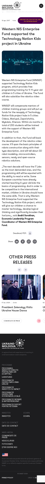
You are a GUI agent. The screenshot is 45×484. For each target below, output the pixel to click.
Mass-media (11, 12)
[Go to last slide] (19, 270)
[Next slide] (25, 270)
